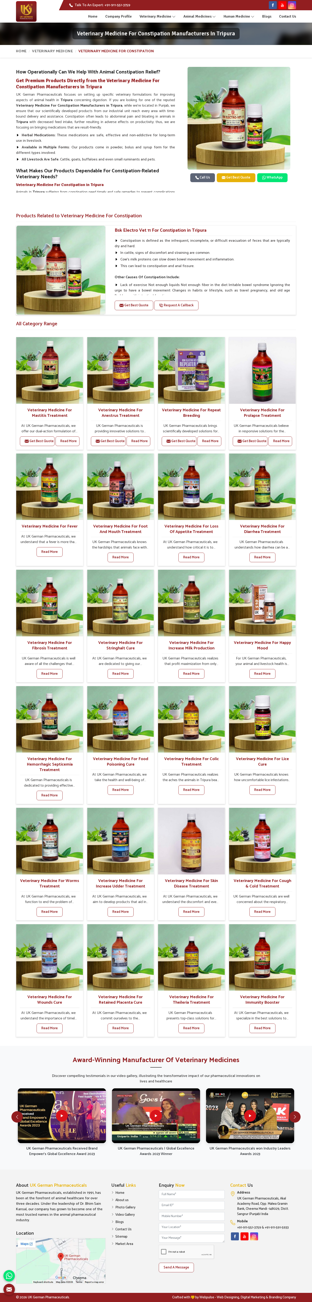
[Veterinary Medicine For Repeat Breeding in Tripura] (191, 370)
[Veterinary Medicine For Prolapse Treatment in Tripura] (262, 370)
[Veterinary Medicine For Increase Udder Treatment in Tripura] (120, 841)
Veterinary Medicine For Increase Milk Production (191, 645)
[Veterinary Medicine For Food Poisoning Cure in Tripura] (120, 719)
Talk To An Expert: (102, 5)
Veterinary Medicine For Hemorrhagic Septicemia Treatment (50, 764)
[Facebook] (273, 5)
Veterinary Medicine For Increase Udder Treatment (120, 883)
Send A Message (176, 1267)
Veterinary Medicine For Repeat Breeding (191, 412)
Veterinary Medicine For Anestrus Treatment (120, 412)
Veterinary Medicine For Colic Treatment (191, 761)
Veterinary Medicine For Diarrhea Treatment (262, 529)
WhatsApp (274, 177)
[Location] (61, 1261)
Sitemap (121, 1236)
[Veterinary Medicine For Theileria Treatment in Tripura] (191, 957)
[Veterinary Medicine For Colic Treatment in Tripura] (191, 719)
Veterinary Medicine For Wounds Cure (49, 999)
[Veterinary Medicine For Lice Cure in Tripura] (262, 719)
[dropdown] (174, 16)
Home (93, 16)
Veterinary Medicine (155, 16)
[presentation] (17, 1117)
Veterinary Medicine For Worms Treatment (49, 883)
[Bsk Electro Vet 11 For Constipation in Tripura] (61, 270)
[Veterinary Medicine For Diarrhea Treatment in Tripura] (262, 487)
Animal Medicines (197, 16)
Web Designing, (228, 1297)
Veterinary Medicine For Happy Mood (262, 645)
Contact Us (287, 16)
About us (122, 1200)
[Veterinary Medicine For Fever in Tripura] (49, 487)
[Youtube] (282, 5)
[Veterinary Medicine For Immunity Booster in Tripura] (262, 957)
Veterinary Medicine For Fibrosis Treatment (49, 645)
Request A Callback (178, 305)
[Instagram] (292, 5)
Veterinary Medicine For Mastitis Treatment (49, 412)
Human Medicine (237, 16)
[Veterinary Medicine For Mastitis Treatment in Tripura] (49, 370)
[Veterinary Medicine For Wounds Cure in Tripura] (49, 957)
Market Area (124, 1244)
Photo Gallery (125, 1207)
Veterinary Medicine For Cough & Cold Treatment (262, 883)
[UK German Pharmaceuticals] (26, 11)
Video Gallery (125, 1215)
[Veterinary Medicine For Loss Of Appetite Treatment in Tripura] (191, 487)
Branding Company (282, 1297)
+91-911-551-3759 (249, 1227)
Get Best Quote (237, 177)
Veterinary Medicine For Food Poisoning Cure (120, 761)
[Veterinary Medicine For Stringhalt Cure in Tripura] (120, 603)
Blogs (266, 16)
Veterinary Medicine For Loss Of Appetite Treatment (191, 529)
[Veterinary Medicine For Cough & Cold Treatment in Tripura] (262, 841)
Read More (68, 441)
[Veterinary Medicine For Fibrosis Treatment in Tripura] (49, 603)
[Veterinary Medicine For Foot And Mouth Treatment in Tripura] (120, 487)
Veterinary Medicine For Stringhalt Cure (120, 645)
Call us (204, 177)
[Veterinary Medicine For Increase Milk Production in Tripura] (191, 603)
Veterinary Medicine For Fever (50, 526)
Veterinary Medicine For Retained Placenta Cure (120, 999)
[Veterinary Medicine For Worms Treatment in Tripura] (49, 841)
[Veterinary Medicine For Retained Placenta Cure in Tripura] (120, 957)
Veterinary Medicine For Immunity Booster (262, 999)
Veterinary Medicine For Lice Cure (262, 761)
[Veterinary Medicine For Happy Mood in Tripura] (262, 603)
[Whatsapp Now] (9, 1275)
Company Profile (118, 16)
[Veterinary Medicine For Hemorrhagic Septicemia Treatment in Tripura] (49, 719)
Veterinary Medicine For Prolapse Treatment (262, 412)
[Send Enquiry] (9, 1289)
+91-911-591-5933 (277, 1227)
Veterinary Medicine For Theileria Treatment (191, 999)
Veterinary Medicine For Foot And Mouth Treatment (120, 529)
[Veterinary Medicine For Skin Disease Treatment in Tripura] (191, 841)
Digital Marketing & (254, 1297)
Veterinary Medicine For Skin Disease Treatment (191, 883)
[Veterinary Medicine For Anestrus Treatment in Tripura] (120, 370)
